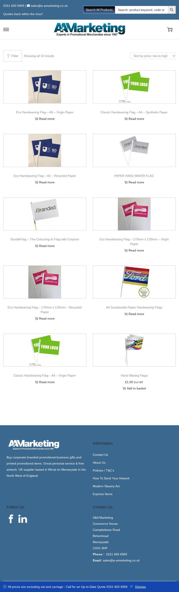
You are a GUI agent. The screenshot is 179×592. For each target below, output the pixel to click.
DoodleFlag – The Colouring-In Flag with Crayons (44, 239)
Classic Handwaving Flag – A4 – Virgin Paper (45, 375)
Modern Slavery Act (106, 486)
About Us (99, 462)
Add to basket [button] (136, 388)
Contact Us (100, 454)
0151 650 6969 (13, 5)
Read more (47, 118)
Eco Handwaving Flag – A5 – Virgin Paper (45, 112)
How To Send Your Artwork (111, 478)
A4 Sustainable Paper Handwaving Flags (134, 307)
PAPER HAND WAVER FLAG (134, 175)
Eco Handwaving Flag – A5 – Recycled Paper (45, 175)
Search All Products (99, 10)
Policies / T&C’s (103, 470)
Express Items (102, 494)
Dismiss (140, 587)
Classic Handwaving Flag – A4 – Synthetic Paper (134, 112)
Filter (14, 56)
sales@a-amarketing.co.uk (49, 5)
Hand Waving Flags (134, 375)
